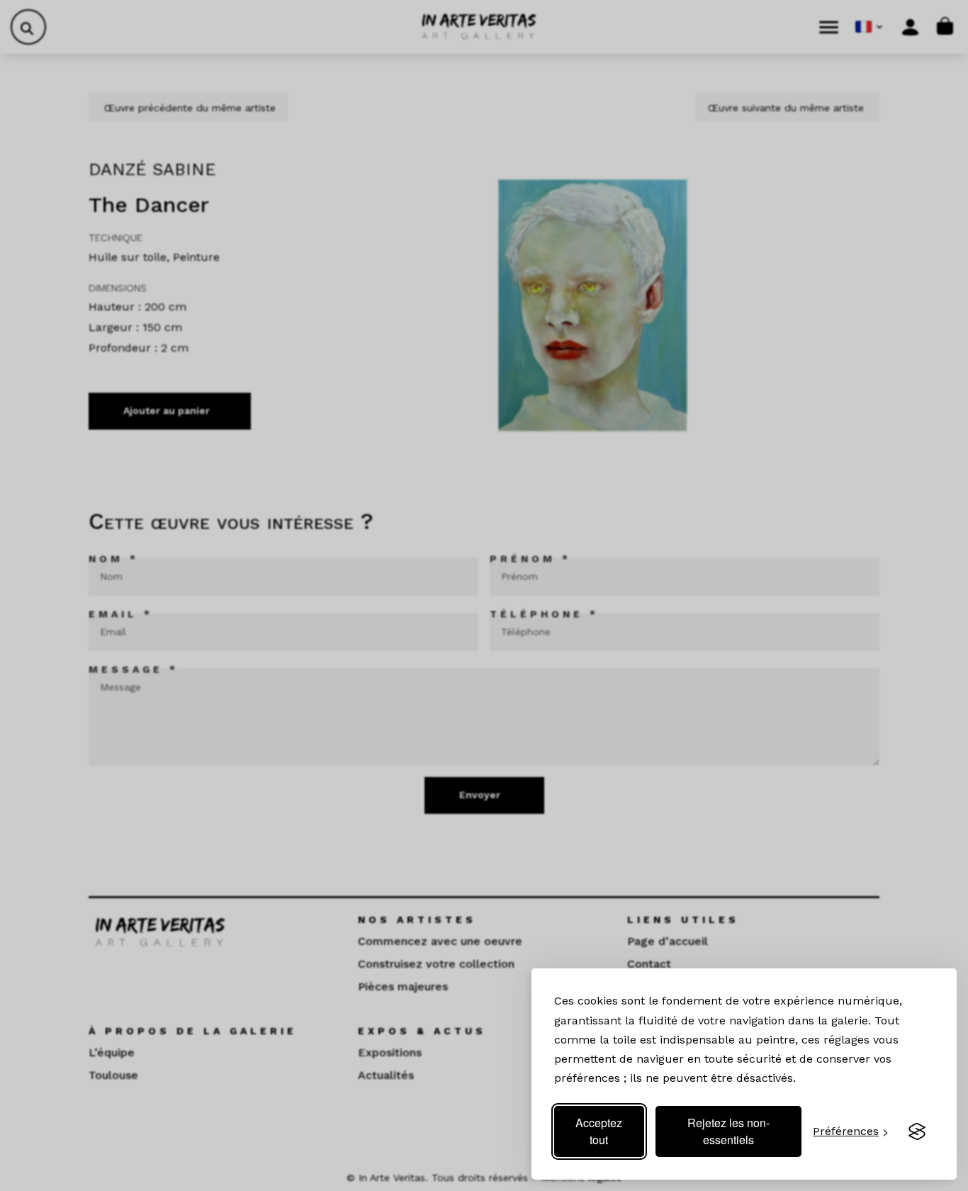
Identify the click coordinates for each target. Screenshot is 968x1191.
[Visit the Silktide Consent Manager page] (917, 1131)
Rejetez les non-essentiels (728, 1131)
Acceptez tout (598, 1131)
